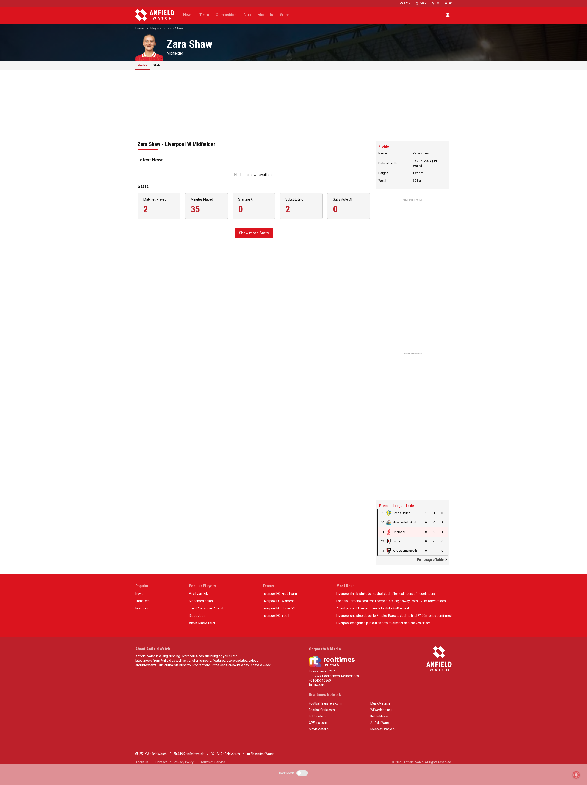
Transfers (142, 601)
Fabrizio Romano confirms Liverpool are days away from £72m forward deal (391, 601)
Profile (142, 65)
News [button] (188, 15)
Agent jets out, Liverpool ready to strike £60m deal (372, 608)
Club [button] (247, 15)
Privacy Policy (184, 762)
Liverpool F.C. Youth (276, 615)
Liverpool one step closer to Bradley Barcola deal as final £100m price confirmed (394, 615)
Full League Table (430, 560)
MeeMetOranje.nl (382, 729)
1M (437, 3)
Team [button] (204, 15)
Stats (157, 65)
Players (155, 28)
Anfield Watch (380, 722)
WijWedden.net (381, 710)
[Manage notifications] (576, 775)
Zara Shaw (175, 28)
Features (141, 608)
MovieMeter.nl (319, 729)
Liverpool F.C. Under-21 (279, 608)
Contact (161, 762)
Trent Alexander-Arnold (206, 608)
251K (407, 3)
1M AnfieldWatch (227, 754)
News (139, 593)
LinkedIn (318, 685)
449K (423, 3)
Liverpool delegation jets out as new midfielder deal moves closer (383, 623)
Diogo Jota (197, 615)
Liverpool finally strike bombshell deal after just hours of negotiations (386, 593)
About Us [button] (265, 15)
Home (139, 28)
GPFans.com (318, 722)
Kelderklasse (379, 716)
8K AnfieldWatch (262, 754)
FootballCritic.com (322, 710)
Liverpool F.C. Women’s (279, 601)
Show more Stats (254, 233)
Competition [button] (226, 15)
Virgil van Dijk (198, 593)
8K (450, 3)
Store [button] (284, 15)
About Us (142, 762)
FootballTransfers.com (325, 703)
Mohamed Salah (201, 601)
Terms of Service (212, 762)
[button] (447, 15)
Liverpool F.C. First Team (280, 593)
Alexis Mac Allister (202, 623)
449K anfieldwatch (190, 754)
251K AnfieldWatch (152, 754)
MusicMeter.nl (380, 703)
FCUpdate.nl (317, 716)
